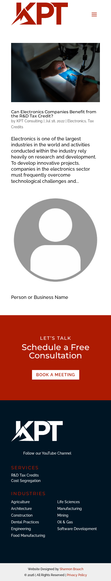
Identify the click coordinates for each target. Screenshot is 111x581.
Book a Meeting (55, 374)
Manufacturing (69, 509)
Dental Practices (25, 522)
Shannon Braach (71, 569)
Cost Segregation (26, 481)
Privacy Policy (77, 575)
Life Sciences (68, 502)
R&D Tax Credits (25, 475)
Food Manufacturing (28, 535)
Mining (62, 515)
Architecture (21, 509)
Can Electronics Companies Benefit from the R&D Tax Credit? (53, 113)
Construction (22, 515)
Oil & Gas (65, 522)
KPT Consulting (30, 121)
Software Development (77, 529)
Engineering (21, 529)
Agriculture (20, 502)
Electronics (76, 121)
